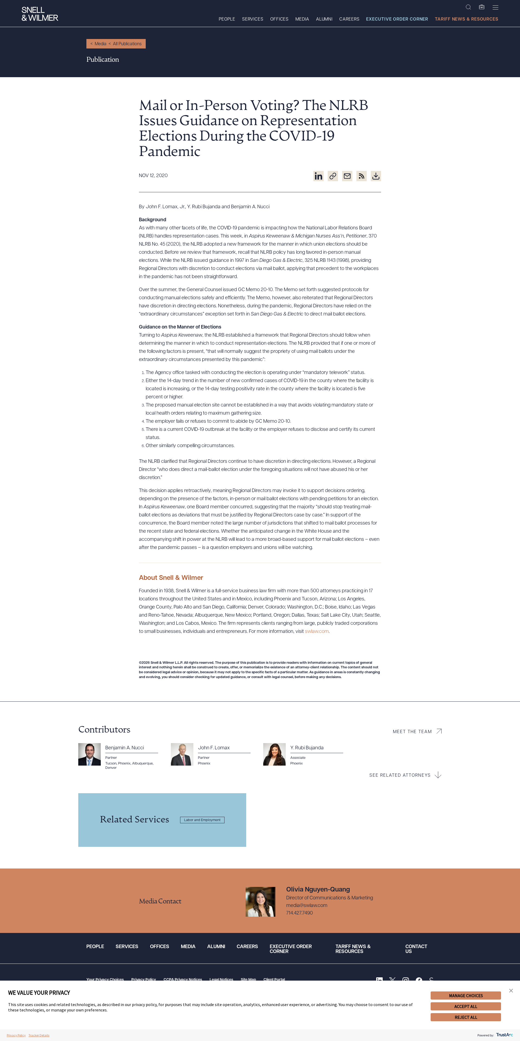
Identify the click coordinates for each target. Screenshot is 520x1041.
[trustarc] (504, 1035)
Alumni (324, 19)
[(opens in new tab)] (318, 176)
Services (253, 19)
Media (302, 19)
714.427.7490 (299, 913)
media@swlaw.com (306, 905)
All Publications (127, 44)
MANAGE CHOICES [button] (466, 995)
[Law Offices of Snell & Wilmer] (40, 14)
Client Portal (274, 980)
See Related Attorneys (400, 775)
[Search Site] (468, 7)
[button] (511, 990)
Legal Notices (221, 980)
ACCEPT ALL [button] (465, 1006)
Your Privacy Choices (105, 980)
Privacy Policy (143, 980)
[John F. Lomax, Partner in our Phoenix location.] (214, 754)
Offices (279, 19)
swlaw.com (317, 631)
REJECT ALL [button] (466, 1017)
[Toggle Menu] (495, 7)
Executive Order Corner (397, 19)
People (227, 19)
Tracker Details (38, 1035)
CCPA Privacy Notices (183, 980)
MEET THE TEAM (412, 732)
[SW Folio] (482, 7)
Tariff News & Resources (466, 19)
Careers (349, 19)
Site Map (248, 980)
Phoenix (296, 763)
